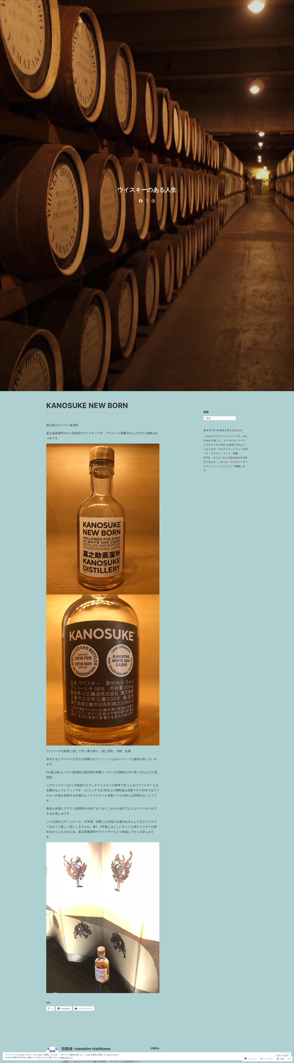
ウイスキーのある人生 (147, 189)
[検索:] (220, 417)
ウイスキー (80, 413)
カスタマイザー (239, 461)
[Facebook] (141, 200)
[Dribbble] (153, 200)
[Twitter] (147, 200)
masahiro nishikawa (59, 413)
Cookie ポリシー (66, 1057)
